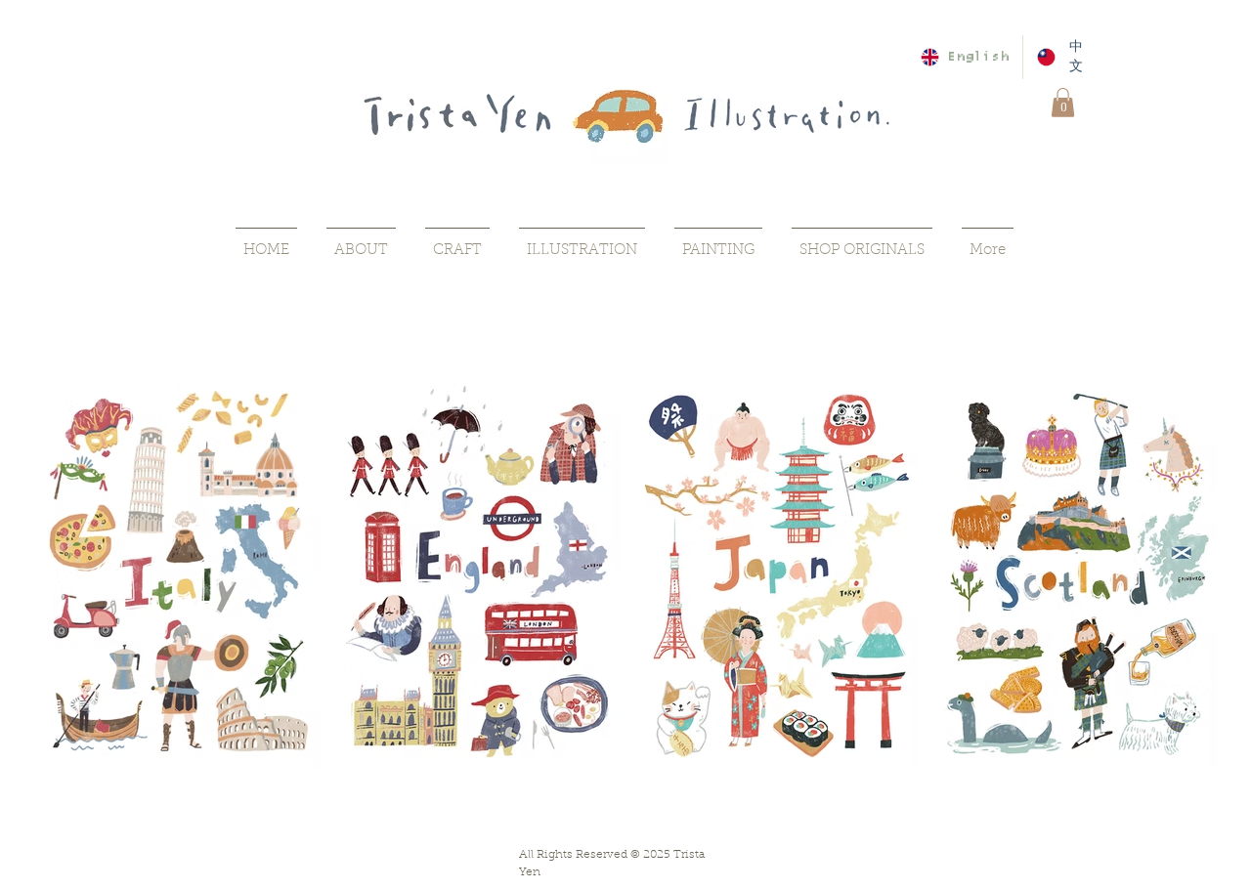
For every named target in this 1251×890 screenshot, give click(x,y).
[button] (1063, 102)
